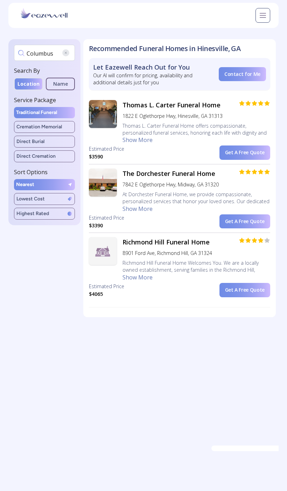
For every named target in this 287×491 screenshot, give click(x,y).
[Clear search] (65, 52)
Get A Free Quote (245, 152)
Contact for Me (242, 74)
